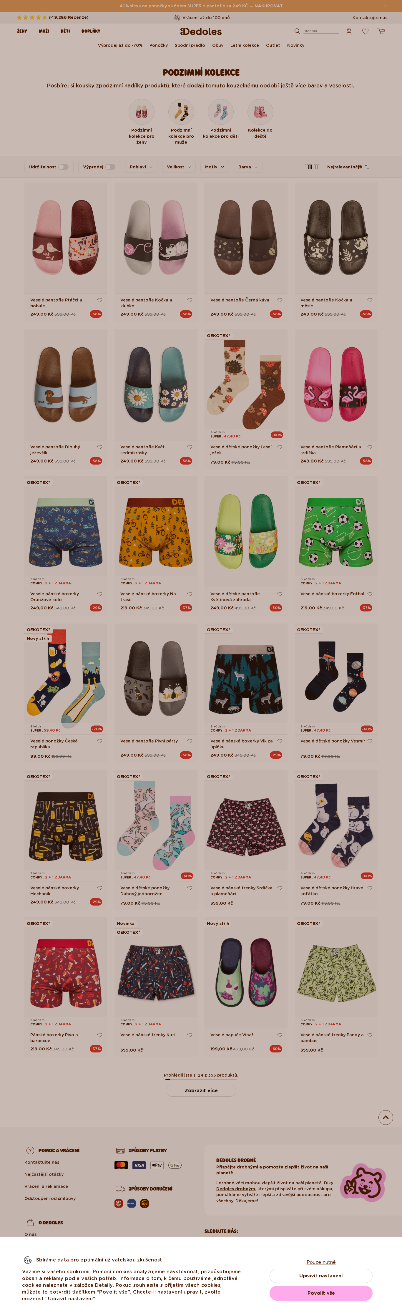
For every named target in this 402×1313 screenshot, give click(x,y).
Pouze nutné (321, 1262)
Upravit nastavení (321, 1276)
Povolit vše (321, 1293)
